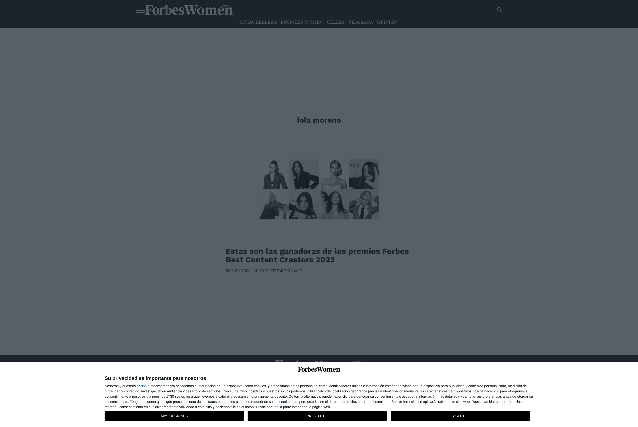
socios (142, 386)
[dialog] (319, 394)
